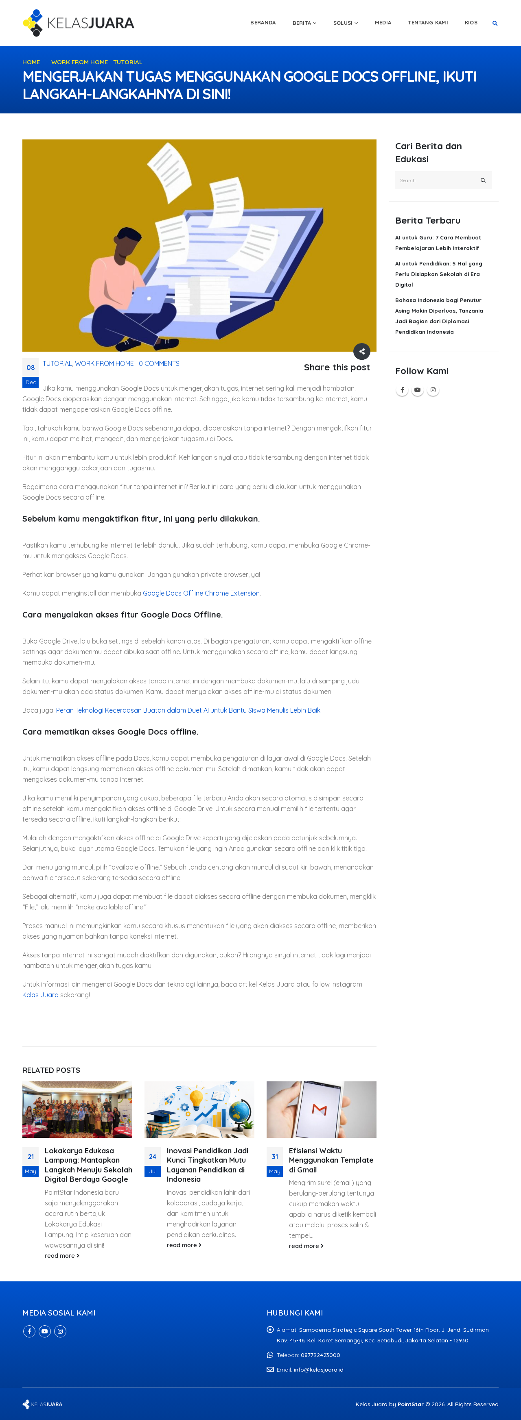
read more (61, 1255)
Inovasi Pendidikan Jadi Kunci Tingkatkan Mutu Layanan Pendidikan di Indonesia (207, 1165)
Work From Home (104, 363)
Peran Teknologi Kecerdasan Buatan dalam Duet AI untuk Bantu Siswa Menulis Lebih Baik (188, 710)
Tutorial (57, 363)
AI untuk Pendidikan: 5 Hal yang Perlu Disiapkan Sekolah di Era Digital (438, 274)
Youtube (418, 390)
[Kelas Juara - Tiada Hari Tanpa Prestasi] (79, 23)
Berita (302, 23)
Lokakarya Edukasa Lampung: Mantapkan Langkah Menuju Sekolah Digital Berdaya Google (88, 1165)
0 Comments (159, 363)
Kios (471, 22)
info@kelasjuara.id (319, 1369)
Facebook (402, 390)
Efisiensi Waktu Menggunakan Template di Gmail (331, 1160)
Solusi (343, 23)
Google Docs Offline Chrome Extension (200, 593)
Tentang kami (428, 22)
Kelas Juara (40, 995)
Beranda (263, 22)
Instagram (433, 390)
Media (383, 22)
